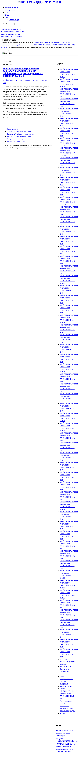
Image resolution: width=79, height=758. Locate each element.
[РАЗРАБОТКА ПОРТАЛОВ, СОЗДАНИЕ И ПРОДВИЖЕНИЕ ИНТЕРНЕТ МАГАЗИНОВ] (39, 2)
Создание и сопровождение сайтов (19, 139)
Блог (6, 12)
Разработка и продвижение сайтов (19, 131)
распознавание (63, 751)
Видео (62, 676)
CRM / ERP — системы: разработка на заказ (67, 661)
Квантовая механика (67, 686)
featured (59, 730)
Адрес (7, 15)
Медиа (62, 689)
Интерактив (64, 684)
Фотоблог (63, 713)
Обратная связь (12, 129)
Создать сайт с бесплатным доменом (20, 134)
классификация (62, 735)
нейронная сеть (65, 743)
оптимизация (66, 746)
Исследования (10, 10)
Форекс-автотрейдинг (67, 711)
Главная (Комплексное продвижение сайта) (49, 42)
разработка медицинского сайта (64, 749)
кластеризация (59, 738)
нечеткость (59, 746)
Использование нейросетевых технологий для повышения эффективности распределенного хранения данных (23, 72)
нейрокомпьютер (67, 740)
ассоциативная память (65, 733)
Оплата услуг (14, 20)
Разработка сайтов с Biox (16, 141)
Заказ (7, 17)
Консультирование (11, 7)
